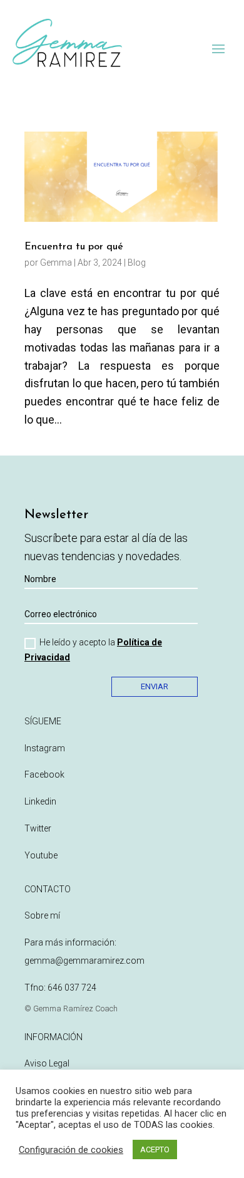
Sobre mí (42, 915)
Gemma (56, 263)
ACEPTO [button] (155, 1149)
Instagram (44, 748)
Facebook (44, 774)
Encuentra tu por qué (73, 247)
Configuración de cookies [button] (71, 1149)
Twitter (37, 828)
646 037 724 (72, 988)
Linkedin (40, 801)
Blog (137, 263)
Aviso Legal (46, 1063)
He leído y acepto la (93, 649)
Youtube (41, 855)
